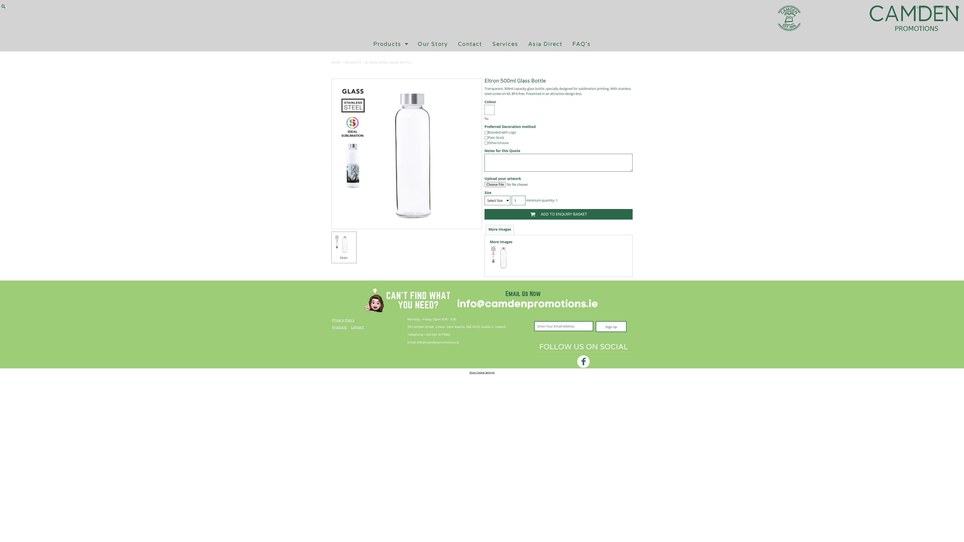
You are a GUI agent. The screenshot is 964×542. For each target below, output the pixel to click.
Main (344, 257)
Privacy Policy (343, 320)
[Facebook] (583, 361)
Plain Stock (496, 137)
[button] (3, 6)
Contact (357, 327)
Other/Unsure (498, 143)
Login (922, 7)
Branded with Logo (502, 132)
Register (941, 7)
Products (353, 62)
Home (336, 62)
